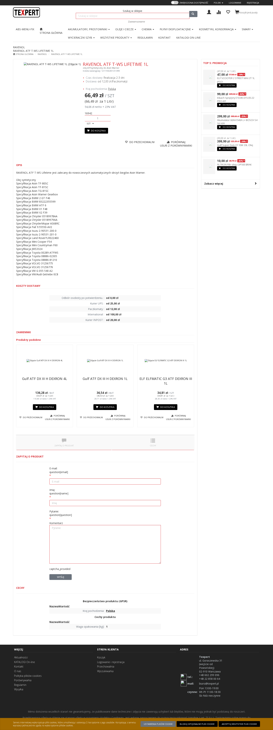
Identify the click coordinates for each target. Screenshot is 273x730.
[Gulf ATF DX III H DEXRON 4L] (44, 360)
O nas (17, 671)
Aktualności (21, 657)
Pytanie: (60, 513)
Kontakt (18, 666)
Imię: (58, 491)
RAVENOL (42, 54)
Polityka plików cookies (28, 675)
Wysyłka (18, 689)
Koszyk (101, 657)
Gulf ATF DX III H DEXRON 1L (105, 378)
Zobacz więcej (213, 183)
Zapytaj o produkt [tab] (64, 445)
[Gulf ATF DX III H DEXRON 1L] (105, 360)
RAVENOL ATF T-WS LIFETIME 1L (66, 54)
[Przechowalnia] (228, 11)
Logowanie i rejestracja (110, 662)
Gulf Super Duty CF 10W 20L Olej (235, 145)
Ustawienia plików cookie (158, 724)
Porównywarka (22, 680)
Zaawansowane (136, 21)
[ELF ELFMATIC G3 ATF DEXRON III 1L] (165, 360)
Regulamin (20, 685)
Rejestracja (253, 2)
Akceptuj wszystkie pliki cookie (239, 724)
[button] (218, 2)
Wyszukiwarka (105, 671)
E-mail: (58, 470)
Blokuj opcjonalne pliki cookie (197, 724)
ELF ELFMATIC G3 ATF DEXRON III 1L (165, 380)
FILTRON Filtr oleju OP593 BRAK (234, 164)
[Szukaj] (193, 14)
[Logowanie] (209, 11)
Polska (112, 89)
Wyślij (60, 577)
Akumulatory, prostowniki (88, 29)
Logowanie (235, 2)
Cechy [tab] (153, 445)
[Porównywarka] (218, 11)
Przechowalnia (105, 666)
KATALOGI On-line (24, 662)
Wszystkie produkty (115, 37)
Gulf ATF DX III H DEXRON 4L (44, 378)
